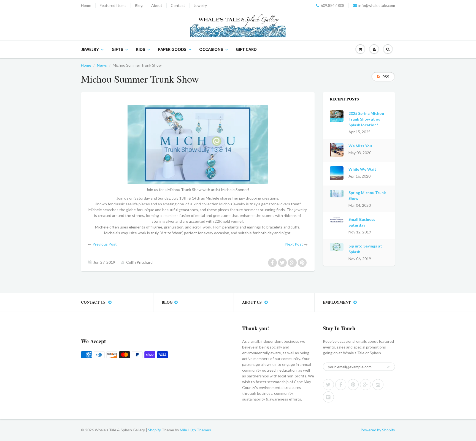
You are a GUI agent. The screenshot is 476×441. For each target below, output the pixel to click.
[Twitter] (328, 384)
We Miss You (360, 145)
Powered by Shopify (378, 430)
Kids (140, 49)
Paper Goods (172, 49)
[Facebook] (340, 384)
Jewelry (200, 5)
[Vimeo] (328, 396)
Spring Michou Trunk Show (367, 195)
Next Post (294, 244)
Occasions (211, 49)
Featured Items (113, 5)
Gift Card (246, 49)
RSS (385, 76)
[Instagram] (377, 384)
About (156, 5)
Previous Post (105, 244)
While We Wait (362, 169)
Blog (139, 5)
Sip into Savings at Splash (365, 249)
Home (86, 5)
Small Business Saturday (361, 222)
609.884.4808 (332, 5)
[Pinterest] (353, 384)
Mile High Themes (195, 430)
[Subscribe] (388, 367)
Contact (178, 5)
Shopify (154, 430)
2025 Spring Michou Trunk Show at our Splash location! (366, 119)
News (102, 65)
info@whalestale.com (376, 5)
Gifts (117, 49)
